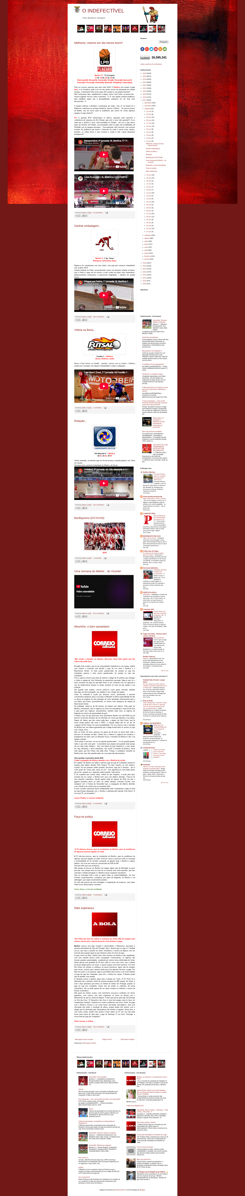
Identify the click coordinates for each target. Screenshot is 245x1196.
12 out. (148, 199)
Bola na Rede (148, 701)
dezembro (148, 103)
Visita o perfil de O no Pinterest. (151, 64)
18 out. (148, 181)
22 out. (148, 138)
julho (146, 241)
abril (146, 250)
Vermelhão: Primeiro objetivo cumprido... (160, 321)
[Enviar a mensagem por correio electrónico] (106, 212)
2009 (145, 284)
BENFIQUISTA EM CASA (152, 536)
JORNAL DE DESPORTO (152, 723)
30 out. (148, 114)
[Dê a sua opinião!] (79, 215)
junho (146, 244)
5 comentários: (98, 803)
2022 (145, 85)
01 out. (148, 232)
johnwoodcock (120, 1190)
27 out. (148, 123)
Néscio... (81, 1089)
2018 (145, 97)
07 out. (148, 214)
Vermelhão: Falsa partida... (98, 1077)
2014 (145, 269)
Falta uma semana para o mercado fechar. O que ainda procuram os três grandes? (160, 753)
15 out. (148, 190)
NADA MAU (147, 594)
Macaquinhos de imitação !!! (152, 351)
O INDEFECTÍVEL (103, 11)
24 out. (148, 132)
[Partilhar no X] (81, 215)
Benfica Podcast (149, 656)
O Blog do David (149, 748)
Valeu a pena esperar (150, 538)
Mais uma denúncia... (144, 1159)
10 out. (148, 205)
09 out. (148, 208)
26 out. (148, 126)
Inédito (80, 1167)
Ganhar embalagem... (87, 225)
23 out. (148, 135)
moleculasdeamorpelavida (152, 497)
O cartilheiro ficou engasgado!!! (153, 364)
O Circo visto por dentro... (145, 1147)
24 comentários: (98, 212)
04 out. (148, 223)
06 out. (148, 217)
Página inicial (107, 1039)
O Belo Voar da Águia (150, 551)
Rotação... (80, 420)
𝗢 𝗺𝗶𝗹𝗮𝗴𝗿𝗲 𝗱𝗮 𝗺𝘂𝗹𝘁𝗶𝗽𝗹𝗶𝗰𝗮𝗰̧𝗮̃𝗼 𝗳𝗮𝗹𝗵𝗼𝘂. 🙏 (152, 1172)
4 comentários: (98, 895)
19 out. (148, 178)
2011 (145, 278)
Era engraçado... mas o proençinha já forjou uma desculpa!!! (99, 1099)
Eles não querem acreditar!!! (152, 431)
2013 (145, 272)
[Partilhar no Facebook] (83, 215)
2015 (145, 266)
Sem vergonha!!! (84, 1177)
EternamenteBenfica (150, 568)
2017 (145, 100)
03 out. (148, 226)
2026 (145, 73)
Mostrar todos (164, 670)
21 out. (148, 141)
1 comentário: (97, 407)
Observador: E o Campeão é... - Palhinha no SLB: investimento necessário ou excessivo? (159, 422)
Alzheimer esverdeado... (150, 337)
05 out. (148, 220)
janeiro (147, 259)
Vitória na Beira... (85, 330)
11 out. (148, 202)
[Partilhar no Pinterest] (86, 215)
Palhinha (146, 658)
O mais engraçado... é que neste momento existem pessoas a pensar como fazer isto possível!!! (154, 403)
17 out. (148, 184)
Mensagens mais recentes (84, 1039)
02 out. (148, 228)
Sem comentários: (99, 317)
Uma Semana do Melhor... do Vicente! (97, 571)
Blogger (142, 1190)
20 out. (148, 175)
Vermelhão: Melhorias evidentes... (100, 1145)
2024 (145, 79)
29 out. (148, 117)
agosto (147, 238)
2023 (145, 82)
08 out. (148, 211)
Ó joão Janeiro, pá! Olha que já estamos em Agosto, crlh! (160, 613)
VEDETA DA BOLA (150, 592)
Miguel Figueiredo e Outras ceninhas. (154, 498)
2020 (145, 91)
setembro (147, 235)
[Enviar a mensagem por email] (76, 215)
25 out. (148, 129)
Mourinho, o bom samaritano (91, 626)
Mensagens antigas (127, 1039)
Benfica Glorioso (149, 472)
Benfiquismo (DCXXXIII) (89, 518)
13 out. (148, 196)
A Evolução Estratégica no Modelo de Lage (152, 1135)
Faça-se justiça (83, 816)
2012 (145, 275)
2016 (145, 263)
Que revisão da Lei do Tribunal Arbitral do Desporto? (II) (159, 517)
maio (146, 247)
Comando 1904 (148, 609)
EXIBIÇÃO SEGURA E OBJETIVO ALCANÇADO (160, 571)
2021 (145, 88)
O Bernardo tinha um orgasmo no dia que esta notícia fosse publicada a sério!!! (155, 389)
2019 (145, 94)
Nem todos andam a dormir (146, 1122)
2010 (145, 281)
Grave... (91, 1109)
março (146, 253)
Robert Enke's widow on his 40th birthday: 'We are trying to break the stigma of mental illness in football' (152, 1092)
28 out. (148, 120)
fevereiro (147, 256)
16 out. (148, 187)
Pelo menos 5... (83, 1158)
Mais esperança (84, 908)
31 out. (148, 111)
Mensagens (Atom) (89, 1043)
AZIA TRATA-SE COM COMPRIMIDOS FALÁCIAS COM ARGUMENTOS (160, 447)
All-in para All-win (159, 638)
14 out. (148, 193)
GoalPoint (146, 765)
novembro (148, 106)
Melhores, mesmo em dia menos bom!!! (98, 42)
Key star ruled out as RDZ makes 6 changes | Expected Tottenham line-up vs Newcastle (155, 686)
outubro (147, 109)
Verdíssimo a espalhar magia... (153, 374)
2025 (145, 76)
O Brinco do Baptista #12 (135, 1106)
